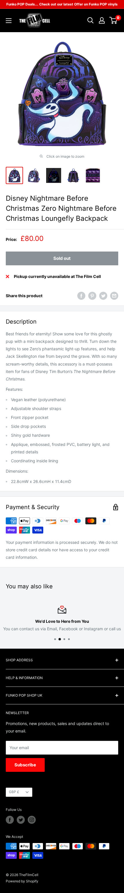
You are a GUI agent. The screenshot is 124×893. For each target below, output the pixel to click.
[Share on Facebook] (81, 296)
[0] (113, 20)
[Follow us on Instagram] (32, 820)
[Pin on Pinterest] (92, 296)
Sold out (62, 258)
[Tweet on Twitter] (103, 296)
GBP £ (14, 792)
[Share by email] (114, 296)
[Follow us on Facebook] (10, 820)
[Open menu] (9, 20)
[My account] (102, 20)
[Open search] (90, 20)
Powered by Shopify (22, 881)
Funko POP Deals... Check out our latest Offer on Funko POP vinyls (62, 4)
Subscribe (25, 765)
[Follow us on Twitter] (21, 820)
